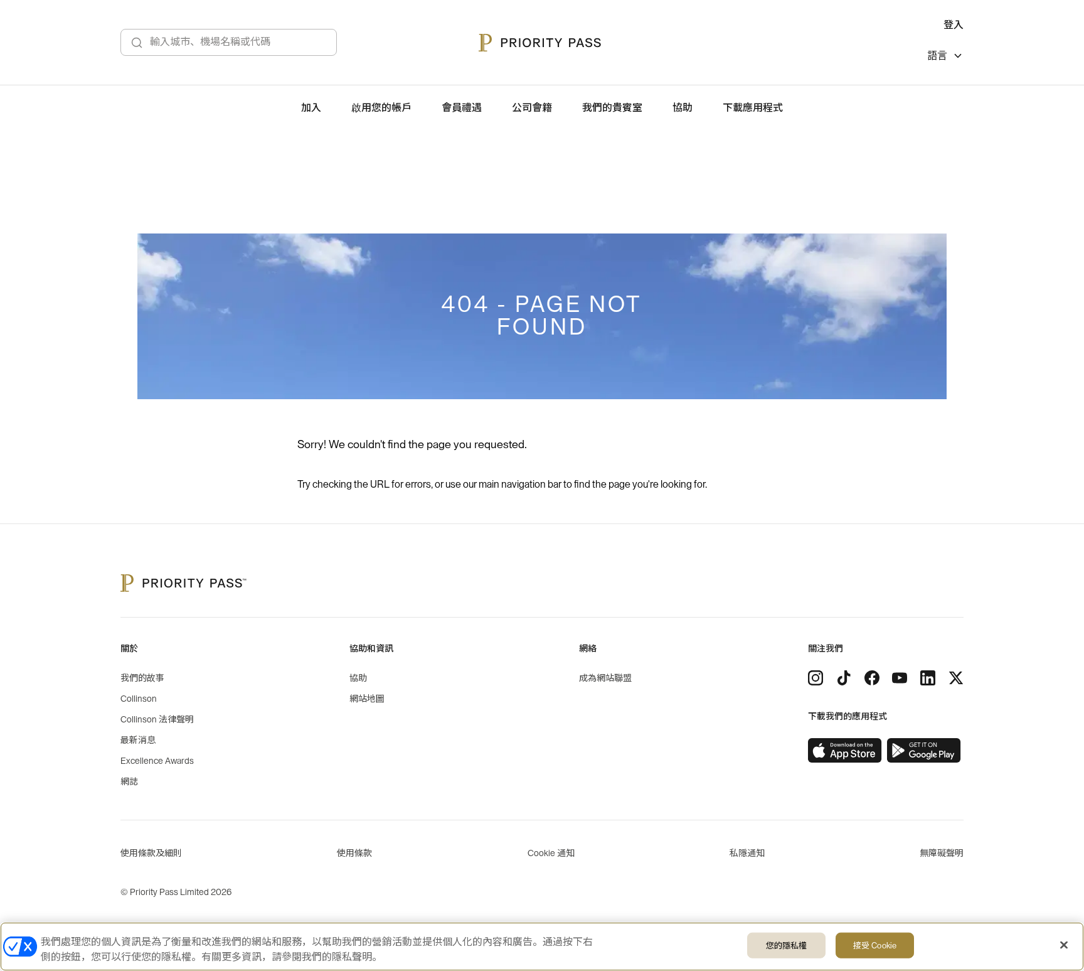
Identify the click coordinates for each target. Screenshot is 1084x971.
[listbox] (945, 57)
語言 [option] (937, 56)
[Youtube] (899, 677)
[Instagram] (815, 677)
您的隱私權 (786, 945)
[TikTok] (843, 677)
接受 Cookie (874, 945)
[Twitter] (956, 677)
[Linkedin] (927, 677)
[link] (845, 750)
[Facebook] (871, 677)
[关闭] (1064, 945)
